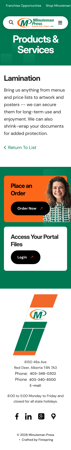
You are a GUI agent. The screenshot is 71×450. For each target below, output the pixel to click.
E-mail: (35, 385)
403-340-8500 (42, 379)
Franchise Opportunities (23, 6)
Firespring (45, 440)
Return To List (22, 148)
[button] (11, 22)
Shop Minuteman (58, 6)
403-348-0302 (43, 373)
